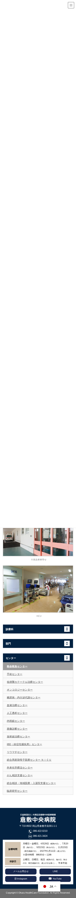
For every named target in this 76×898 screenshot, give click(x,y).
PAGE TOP (74, 865)
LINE (55, 871)
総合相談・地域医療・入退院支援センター (31, 783)
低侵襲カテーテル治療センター (25, 681)
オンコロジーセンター (20, 689)
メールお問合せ (21, 871)
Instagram (22, 878)
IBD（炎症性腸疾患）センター (24, 744)
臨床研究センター (17, 790)
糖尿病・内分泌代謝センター (23, 697)
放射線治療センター (18, 736)
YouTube (57, 878)
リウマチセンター (17, 752)
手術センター (14, 674)
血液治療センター (17, 705)
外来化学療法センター (20, 767)
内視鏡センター (16, 720)
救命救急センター (17, 666)
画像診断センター (17, 728)
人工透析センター (17, 713)
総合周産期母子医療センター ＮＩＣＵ (29, 759)
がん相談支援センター (20, 775)
